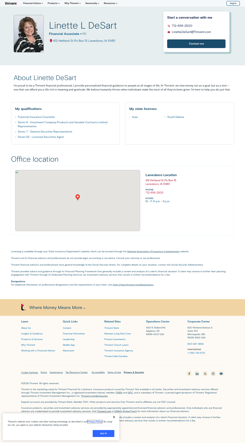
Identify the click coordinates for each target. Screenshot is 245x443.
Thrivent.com (104, 411)
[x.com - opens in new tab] (205, 373)
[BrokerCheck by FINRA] (122, 429)
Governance (56, 372)
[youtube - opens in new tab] (221, 373)
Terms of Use (114, 372)
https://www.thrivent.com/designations (133, 284)
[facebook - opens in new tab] (189, 373)
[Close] (114, 417)
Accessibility (98, 372)
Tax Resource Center (77, 372)
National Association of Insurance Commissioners (153, 251)
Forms (44, 372)
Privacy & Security (134, 372)
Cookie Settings (29, 372)
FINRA (119, 392)
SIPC (130, 392)
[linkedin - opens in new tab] (197, 373)
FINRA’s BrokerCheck (125, 411)
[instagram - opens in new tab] (213, 373)
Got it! (103, 433)
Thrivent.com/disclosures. (94, 396)
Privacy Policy (94, 421)
